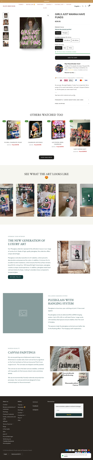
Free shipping (60, 103)
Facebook (35, 406)
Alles (45, 8)
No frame (58, 48)
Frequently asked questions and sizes (69, 99)
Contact (49, 4)
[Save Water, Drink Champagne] (58, 130)
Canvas (58, 32)
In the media (6, 429)
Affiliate (5, 421)
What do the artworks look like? (63, 29)
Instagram (35, 409)
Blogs (4, 426)
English (77, 6)
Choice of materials (8, 414)
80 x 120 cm (75, 40)
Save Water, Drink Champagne (57, 143)
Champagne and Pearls (35, 142)
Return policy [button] (15, 277)
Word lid (69, 414)
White (70, 48)
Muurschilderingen (8, 436)
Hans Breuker (9, 6)
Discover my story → (70, 72)
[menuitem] (21, 4)
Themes (21, 4)
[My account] (85, 6)
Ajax (4, 431)
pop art (5, 434)
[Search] (82, 6)
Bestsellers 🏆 (30, 4)
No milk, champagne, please (13, 142)
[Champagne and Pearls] (35, 130)
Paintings (40, 4)
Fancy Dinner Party (80, 149)
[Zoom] (48, 15)
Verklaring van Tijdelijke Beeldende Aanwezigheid (8, 441)
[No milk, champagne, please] (13, 130)
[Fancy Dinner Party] (80, 133)
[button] (2, 199)
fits (74, 95)
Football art (59, 4)
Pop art (68, 4)
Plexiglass (65, 32)
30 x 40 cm (59, 40)
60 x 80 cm (67, 40)
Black (65, 48)
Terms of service (7, 424)
